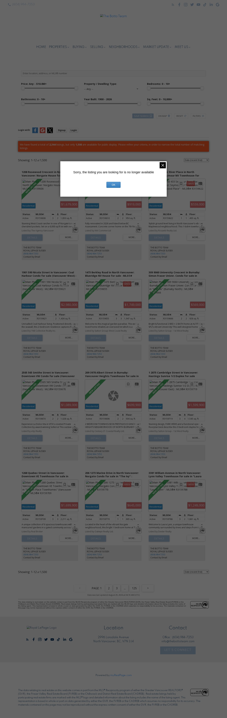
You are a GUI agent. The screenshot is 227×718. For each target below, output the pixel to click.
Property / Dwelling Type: (100, 84)
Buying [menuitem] (78, 47)
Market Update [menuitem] (156, 47)
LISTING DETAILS (32, 237)
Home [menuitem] (41, 47)
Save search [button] (141, 116)
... (125, 588)
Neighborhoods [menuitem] (123, 47)
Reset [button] (179, 116)
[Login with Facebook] (35, 132)
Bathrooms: (33, 99)
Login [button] (74, 130)
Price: (34, 84)
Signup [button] (62, 130)
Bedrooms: (158, 84)
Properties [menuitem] (58, 47)
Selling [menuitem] (96, 47)
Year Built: (98, 99)
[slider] (23, 88)
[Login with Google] (42, 132)
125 (134, 588)
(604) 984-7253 (23, 4)
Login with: (24, 130)
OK (113, 184)
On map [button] (162, 116)
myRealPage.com (121, 675)
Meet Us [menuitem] (181, 47)
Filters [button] (197, 116)
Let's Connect (178, 650)
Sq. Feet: (159, 99)
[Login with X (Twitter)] (50, 132)
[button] (21, 4)
